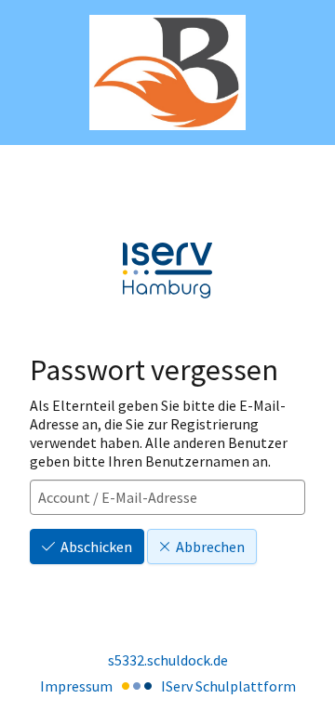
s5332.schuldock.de (168, 660)
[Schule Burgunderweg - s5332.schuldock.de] (167, 73)
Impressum (76, 686)
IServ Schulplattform (228, 686)
